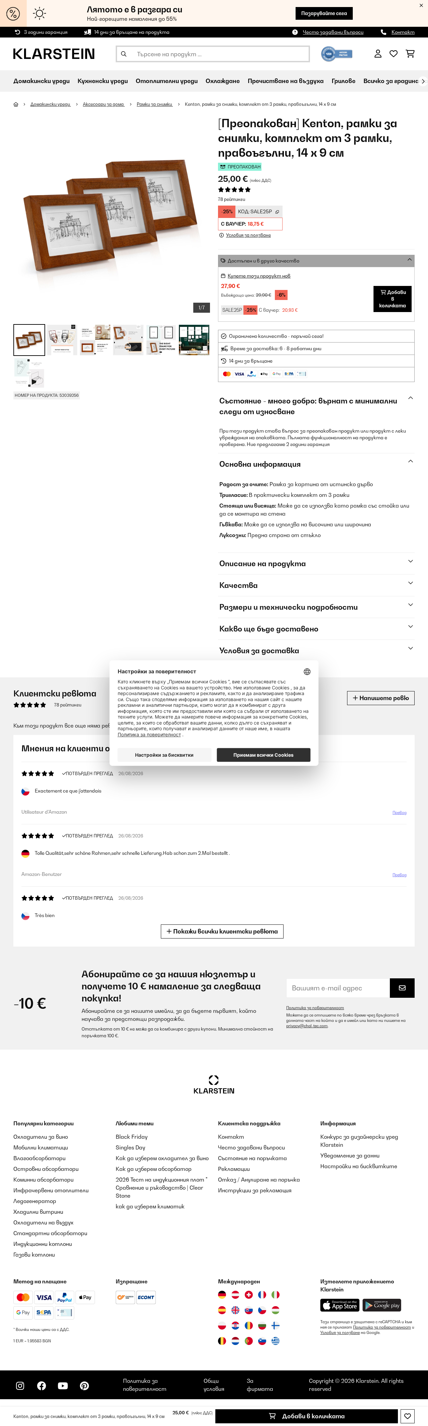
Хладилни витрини (38, 1211)
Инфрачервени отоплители (51, 1190)
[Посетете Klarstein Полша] (222, 1326)
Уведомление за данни (350, 1155)
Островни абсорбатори (46, 1169)
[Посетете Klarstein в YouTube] (63, 1386)
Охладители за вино (40, 1136)
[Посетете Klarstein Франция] (262, 1295)
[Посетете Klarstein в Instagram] (20, 1386)
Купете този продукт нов (259, 276)
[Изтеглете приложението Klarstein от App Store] (340, 1305)
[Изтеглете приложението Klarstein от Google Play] (382, 1305)
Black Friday (131, 1136)
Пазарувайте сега (324, 13)
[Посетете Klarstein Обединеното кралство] (235, 1310)
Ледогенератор (34, 1201)
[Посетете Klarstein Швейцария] (249, 1295)
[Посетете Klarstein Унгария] (276, 1310)
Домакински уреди (50, 104)
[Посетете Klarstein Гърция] (276, 1341)
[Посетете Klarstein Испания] (222, 1310)
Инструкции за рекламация (255, 1190)
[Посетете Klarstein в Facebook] (41, 1386)
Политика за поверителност (315, 1007)
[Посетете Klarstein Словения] (262, 1341)
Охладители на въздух (43, 1222)
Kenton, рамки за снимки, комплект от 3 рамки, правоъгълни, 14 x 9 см (260, 104)
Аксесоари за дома (104, 104)
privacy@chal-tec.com (307, 1026)
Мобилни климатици (40, 1147)
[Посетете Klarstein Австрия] (235, 1295)
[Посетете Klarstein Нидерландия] (235, 1341)
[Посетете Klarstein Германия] (222, 1295)
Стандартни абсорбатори (50, 1233)
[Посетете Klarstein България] (262, 1326)
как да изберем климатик (150, 1206)
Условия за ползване (340, 1332)
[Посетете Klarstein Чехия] (262, 1310)
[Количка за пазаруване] (410, 54)
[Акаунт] (378, 54)
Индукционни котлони (42, 1244)
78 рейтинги (231, 199)
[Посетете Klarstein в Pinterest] (84, 1386)
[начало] (21, 104)
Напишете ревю (383, 697)
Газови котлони (34, 1254)
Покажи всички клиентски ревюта (225, 931)
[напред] (423, 81)
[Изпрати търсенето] (123, 54)
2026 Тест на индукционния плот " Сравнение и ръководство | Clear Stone (161, 1187)
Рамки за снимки (155, 104)
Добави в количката (313, 1416)
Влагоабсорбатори (39, 1158)
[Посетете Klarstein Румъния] (249, 1326)
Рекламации (234, 1169)
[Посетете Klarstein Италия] (276, 1295)
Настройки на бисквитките (358, 1166)
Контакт (403, 32)
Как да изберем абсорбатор (154, 1169)
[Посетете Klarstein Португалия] (249, 1341)
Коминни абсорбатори (43, 1179)
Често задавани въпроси (333, 32)
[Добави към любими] (408, 1416)
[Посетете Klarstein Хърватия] (235, 1326)
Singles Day (130, 1147)
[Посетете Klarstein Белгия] (222, 1341)
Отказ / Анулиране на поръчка (259, 1179)
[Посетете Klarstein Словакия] (249, 1310)
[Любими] (394, 54)
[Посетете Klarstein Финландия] (276, 1326)
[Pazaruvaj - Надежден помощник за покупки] (337, 53)
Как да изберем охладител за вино (162, 1158)
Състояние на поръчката (252, 1158)
